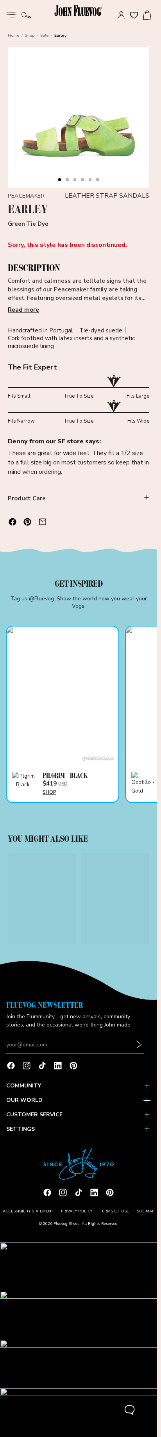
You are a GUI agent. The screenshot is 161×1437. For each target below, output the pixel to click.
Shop (29, 35)
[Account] (121, 15)
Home (13, 35)
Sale (44, 35)
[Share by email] (42, 522)
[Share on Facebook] (12, 522)
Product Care (27, 498)
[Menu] (11, 14)
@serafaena (98, 758)
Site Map (145, 1211)
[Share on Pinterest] (27, 522)
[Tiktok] (42, 1065)
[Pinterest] (73, 1065)
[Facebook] (11, 1065)
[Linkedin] (58, 1065)
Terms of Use (114, 1211)
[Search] (26, 15)
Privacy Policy (76, 1211)
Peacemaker (26, 196)
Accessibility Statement (28, 1211)
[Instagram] (26, 1065)
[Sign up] (139, 1045)
